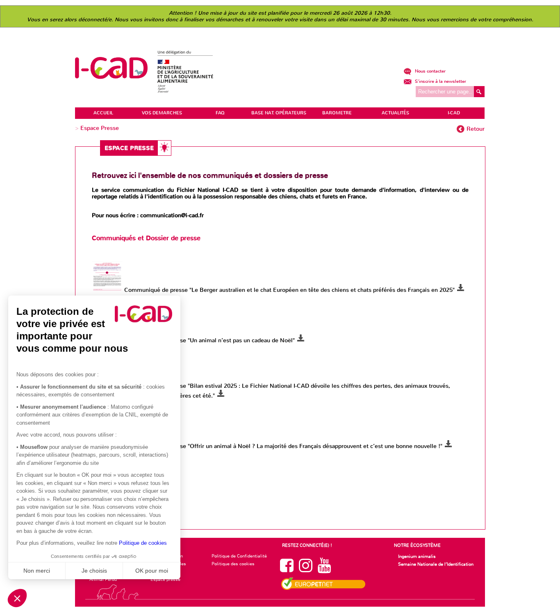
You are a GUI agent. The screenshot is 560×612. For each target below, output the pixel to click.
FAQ (220, 113)
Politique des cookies (233, 563)
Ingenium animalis (417, 556)
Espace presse (165, 579)
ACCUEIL (103, 113)
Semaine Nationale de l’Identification (435, 564)
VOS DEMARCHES (162, 113)
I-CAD (454, 113)
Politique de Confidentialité (239, 556)
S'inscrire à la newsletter (440, 81)
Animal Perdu (103, 579)
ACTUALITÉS (395, 113)
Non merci (36, 570)
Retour (476, 129)
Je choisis (94, 570)
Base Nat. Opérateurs (278, 113)
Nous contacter (430, 71)
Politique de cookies (143, 543)
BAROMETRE (337, 113)
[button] (17, 598)
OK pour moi (151, 570)
